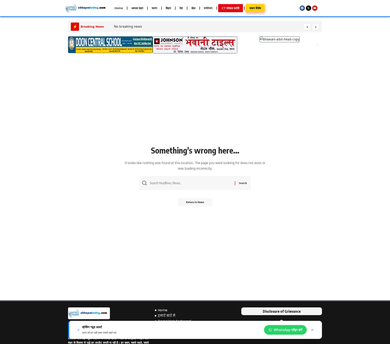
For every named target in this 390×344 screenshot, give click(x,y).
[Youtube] (314, 8)
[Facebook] (302, 8)
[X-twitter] (308, 8)
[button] (72, 44)
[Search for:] (191, 183)
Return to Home (195, 202)
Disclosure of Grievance (282, 311)
